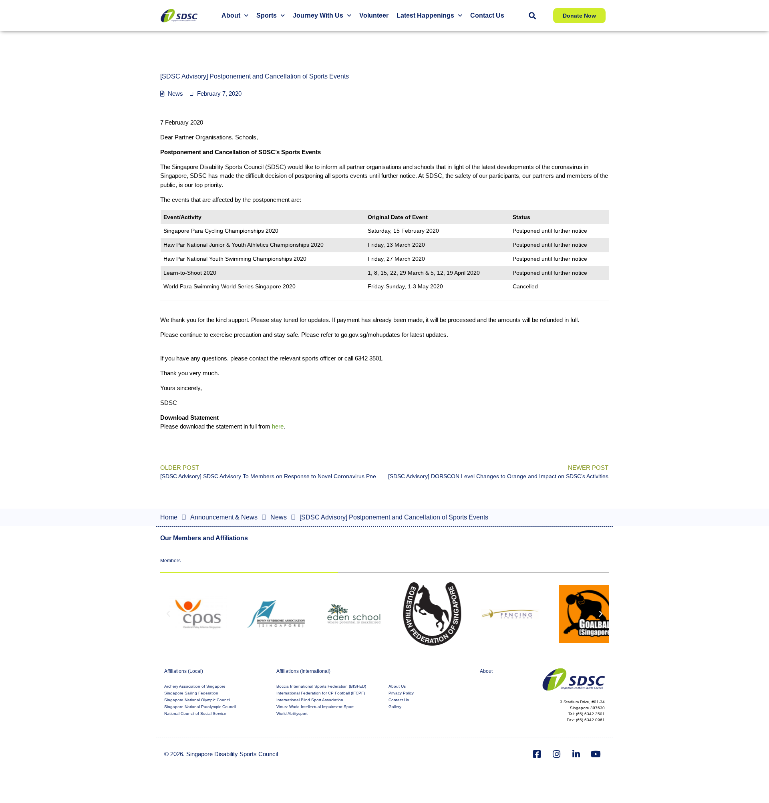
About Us (397, 686)
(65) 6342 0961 (590, 720)
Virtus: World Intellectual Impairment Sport (315, 706)
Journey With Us (318, 15)
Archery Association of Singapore (194, 686)
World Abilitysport (292, 713)
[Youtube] (596, 754)
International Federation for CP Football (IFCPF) (320, 693)
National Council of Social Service (195, 713)
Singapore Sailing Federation (191, 693)
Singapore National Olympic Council (197, 700)
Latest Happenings (425, 15)
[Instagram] (557, 754)
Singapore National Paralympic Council (200, 706)
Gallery (395, 706)
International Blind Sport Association (309, 700)
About (230, 15)
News (175, 93)
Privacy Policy (401, 693)
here (278, 426)
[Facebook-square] (537, 754)
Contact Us (487, 15)
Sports (266, 15)
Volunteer (374, 15)
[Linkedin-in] (576, 754)
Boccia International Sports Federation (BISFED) (321, 686)
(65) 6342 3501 (590, 714)
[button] (532, 15)
